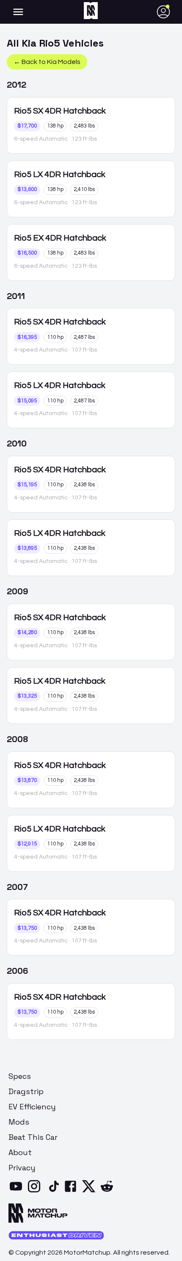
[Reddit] (108, 1191)
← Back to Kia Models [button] (47, 61)
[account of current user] (18, 11)
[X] (90, 1191)
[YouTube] (17, 1191)
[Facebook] (72, 1191)
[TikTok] (54, 1191)
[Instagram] (36, 1191)
